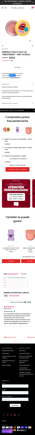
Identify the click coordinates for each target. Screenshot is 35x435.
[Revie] (27, 302)
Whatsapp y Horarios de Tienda (8, 361)
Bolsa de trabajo (6, 365)
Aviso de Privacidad (24, 353)
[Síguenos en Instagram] (7, 415)
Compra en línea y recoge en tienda (9, 357)
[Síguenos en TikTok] (18, 415)
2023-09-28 (7, 309)
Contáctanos (5, 353)
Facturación (22, 350)
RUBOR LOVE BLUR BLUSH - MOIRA (15, 156)
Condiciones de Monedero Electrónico (25, 368)
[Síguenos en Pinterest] (11, 415)
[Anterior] (2, 45)
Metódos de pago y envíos (10, 103)
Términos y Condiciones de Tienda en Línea (25, 357)
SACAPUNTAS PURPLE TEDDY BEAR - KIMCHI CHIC (18, 149)
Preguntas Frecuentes (8, 350)
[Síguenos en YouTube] (15, 415)
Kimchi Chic (11, 246)
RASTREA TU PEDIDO (11, 337)
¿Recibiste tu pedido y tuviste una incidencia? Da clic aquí (26, 374)
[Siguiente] (32, 45)
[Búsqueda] (6, 8)
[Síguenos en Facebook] (4, 415)
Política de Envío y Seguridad (23, 361)
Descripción (5, 84)
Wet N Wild (5, 49)
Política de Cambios (24, 365)
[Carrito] (32, 8)
